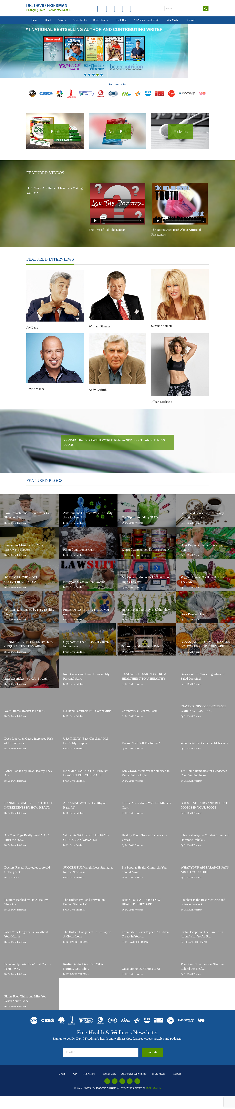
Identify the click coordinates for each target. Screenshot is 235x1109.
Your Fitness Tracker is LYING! (25, 710)
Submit (152, 1052)
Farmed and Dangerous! (78, 549)
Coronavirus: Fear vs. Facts (139, 710)
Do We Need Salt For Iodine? (141, 743)
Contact (191, 20)
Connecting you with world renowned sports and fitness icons (114, 442)
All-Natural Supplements (146, 20)
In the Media (172, 20)
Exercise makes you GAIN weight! (27, 678)
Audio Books (79, 20)
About (47, 20)
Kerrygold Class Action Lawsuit (84, 582)
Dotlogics (153, 1088)
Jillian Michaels (161, 401)
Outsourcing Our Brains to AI (141, 968)
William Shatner (99, 326)
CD (75, 1073)
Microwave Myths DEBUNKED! (143, 646)
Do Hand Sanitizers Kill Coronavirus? (88, 710)
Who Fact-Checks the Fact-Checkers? (205, 743)
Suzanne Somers (161, 325)
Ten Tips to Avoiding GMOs (140, 517)
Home (34, 20)
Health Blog (121, 20)
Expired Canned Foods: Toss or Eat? (145, 549)
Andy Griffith (98, 389)
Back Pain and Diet (193, 614)
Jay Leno (32, 327)
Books (61, 20)
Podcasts (180, 131)
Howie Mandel (36, 388)
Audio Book (118, 131)
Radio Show (99, 20)
